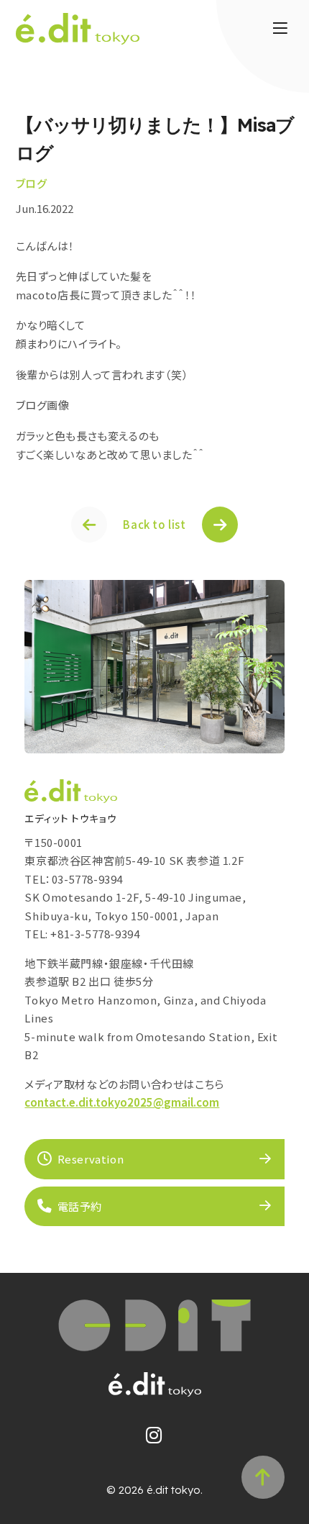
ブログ (31, 183)
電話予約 (79, 1206)
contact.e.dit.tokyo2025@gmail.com (121, 1102)
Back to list (154, 524)
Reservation (90, 1158)
